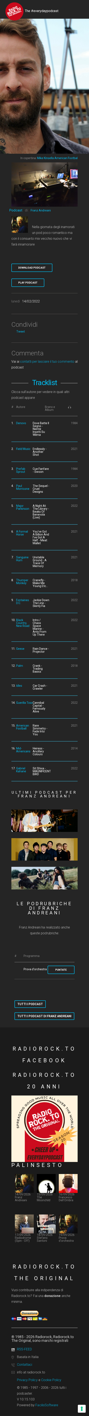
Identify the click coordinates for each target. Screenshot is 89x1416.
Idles (19, 685)
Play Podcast (27, 282)
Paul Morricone (22, 487)
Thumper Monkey (22, 581)
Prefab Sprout (20, 470)
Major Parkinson (22, 507)
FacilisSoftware (46, 1405)
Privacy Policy (27, 1380)
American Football (22, 727)
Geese (20, 648)
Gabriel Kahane (21, 770)
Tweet (20, 331)
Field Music (23, 449)
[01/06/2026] (44, 878)
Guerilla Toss (24, 702)
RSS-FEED (24, 1349)
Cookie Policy (51, 1380)
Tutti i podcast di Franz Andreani (44, 1016)
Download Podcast (32, 267)
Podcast (15, 210)
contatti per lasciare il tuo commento (47, 362)
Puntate (61, 969)
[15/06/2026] (44, 849)
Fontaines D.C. (22, 601)
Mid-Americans (23, 750)
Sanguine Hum (22, 559)
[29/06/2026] (44, 820)
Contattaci (24, 1365)
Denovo (21, 423)
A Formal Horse (22, 533)
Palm (19, 665)
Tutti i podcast (30, 1004)
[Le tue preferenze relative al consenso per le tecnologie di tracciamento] (82, 1409)
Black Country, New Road (22, 623)
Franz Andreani (41, 210)
